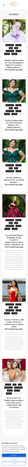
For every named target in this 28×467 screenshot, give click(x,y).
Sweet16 (7, 53)
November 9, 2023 (14, 173)
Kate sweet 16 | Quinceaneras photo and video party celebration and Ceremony (14, 402)
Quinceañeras (9, 51)
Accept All (14, 455)
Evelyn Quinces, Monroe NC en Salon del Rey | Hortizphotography (14, 181)
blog (16, 48)
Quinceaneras (9, 45)
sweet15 (18, 51)
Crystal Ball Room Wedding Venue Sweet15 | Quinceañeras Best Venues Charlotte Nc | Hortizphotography (14, 241)
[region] (14, 454)
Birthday (18, 45)
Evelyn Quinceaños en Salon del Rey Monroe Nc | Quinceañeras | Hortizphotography (14, 125)
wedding (14, 53)
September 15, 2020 (17, 393)
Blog (11, 48)
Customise (14, 459)
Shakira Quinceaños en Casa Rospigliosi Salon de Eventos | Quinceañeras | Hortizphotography (14, 65)
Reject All (14, 463)
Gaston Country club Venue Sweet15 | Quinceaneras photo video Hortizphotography (14, 324)
